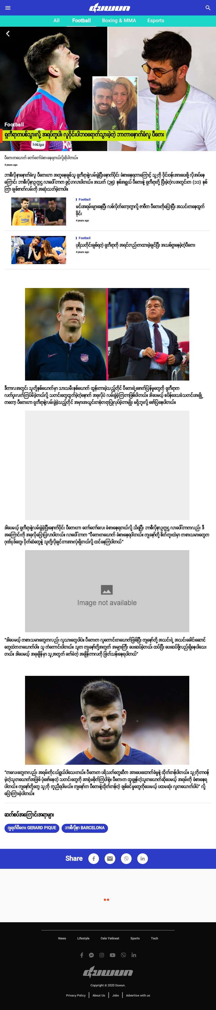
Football (81, 21)
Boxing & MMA (119, 21)
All (56, 21)
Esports (155, 21)
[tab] (56, 21)
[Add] (93, 858)
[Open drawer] (8, 8)
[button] (31, 828)
